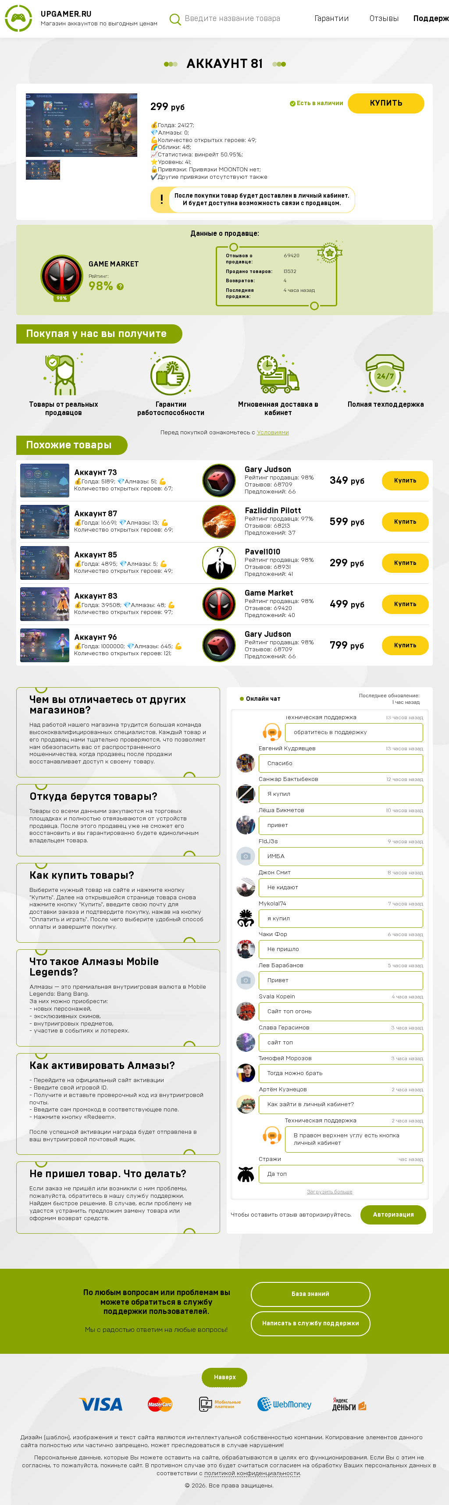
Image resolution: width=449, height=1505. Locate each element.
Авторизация (393, 1215)
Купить (386, 103)
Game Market (114, 264)
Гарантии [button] (331, 19)
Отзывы (384, 19)
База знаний (310, 1294)
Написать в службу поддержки (310, 1323)
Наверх (225, 1377)
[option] (81, 125)
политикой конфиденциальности (252, 1473)
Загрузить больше (330, 1191)
